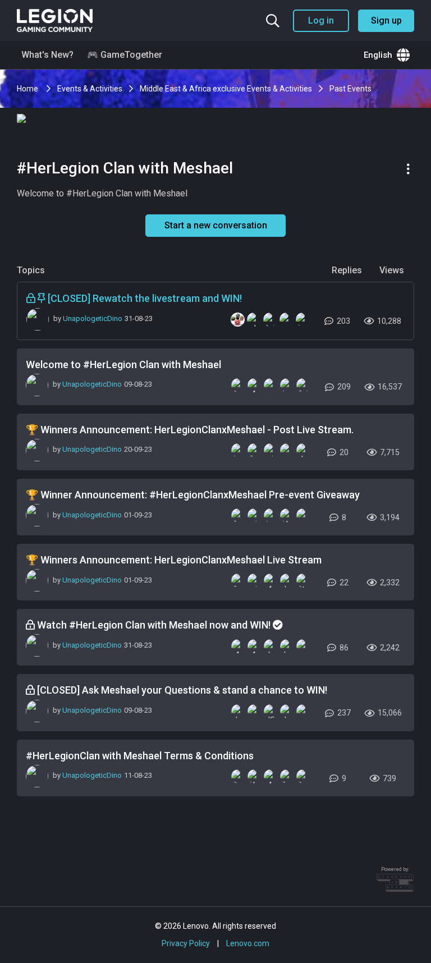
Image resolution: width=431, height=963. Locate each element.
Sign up (386, 20)
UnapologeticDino (92, 318)
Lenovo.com (247, 943)
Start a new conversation (215, 225)
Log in (321, 20)
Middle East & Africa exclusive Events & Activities (226, 88)
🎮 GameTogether (124, 54)
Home (28, 88)
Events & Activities (89, 88)
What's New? (47, 54)
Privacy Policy (186, 943)
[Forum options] (410, 169)
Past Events (350, 88)
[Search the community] (273, 21)
